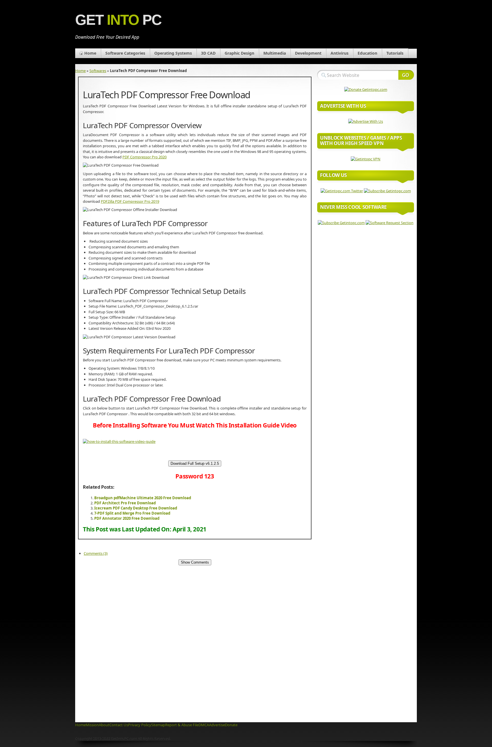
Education (367, 53)
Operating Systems (173, 53)
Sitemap (158, 724)
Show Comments (195, 562)
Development (308, 53)
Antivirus (339, 53)
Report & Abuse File (181, 724)
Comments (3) (96, 553)
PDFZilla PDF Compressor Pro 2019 (130, 201)
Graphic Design (239, 53)
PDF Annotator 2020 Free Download (126, 518)
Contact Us (118, 724)
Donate (231, 724)
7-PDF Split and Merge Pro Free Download (132, 513)
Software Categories (125, 53)
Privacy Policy (139, 724)
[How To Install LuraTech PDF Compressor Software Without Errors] (119, 441)
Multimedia (274, 53)
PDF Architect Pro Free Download (125, 502)
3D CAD (208, 53)
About (104, 724)
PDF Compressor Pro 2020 (144, 156)
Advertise (217, 724)
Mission (92, 724)
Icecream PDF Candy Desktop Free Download (135, 508)
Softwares (97, 70)
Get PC (118, 20)
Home (90, 53)
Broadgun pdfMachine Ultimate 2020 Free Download (142, 497)
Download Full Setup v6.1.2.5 (195, 463)
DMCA (203, 724)
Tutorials (394, 53)
